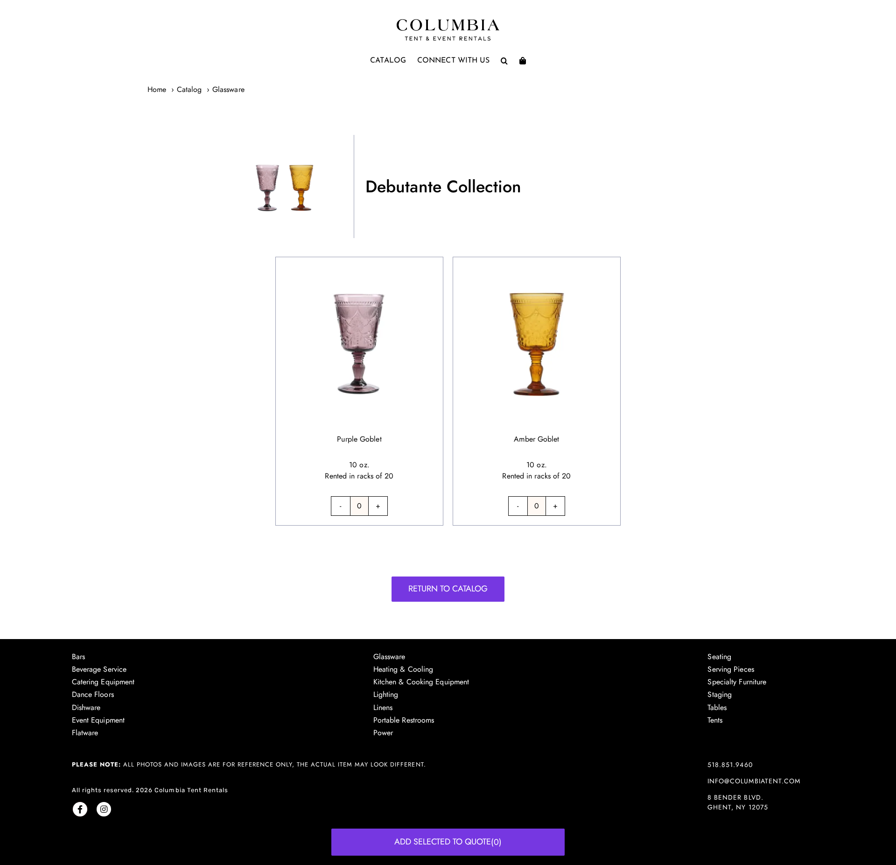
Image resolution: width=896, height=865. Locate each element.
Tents (714, 720)
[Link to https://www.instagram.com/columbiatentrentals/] (104, 809)
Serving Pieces (730, 669)
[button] (504, 60)
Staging (719, 694)
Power (383, 732)
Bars (78, 656)
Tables (717, 707)
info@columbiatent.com (753, 781)
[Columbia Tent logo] (448, 21)
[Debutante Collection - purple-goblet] (359, 262)
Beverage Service (99, 669)
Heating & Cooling (403, 669)
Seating (719, 656)
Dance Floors (93, 694)
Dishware (86, 707)
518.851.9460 (729, 764)
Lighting (386, 694)
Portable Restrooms (403, 720)
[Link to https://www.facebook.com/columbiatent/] (80, 809)
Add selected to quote (448, 842)
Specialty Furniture (736, 681)
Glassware (389, 656)
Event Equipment (98, 720)
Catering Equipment (103, 681)
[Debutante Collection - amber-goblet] (536, 262)
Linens (383, 707)
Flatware (85, 732)
